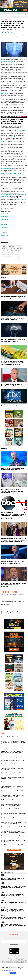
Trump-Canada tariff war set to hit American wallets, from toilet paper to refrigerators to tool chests (13, 809)
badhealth (15, 35)
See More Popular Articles (14, 849)
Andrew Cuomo (10, 35)
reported (12, 150)
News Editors (9, 382)
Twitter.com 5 (4, 232)
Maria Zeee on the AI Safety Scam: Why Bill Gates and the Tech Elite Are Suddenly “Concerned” (13, 823)
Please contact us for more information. (8, 613)
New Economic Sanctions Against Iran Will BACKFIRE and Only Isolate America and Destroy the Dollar (14, 925)
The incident (8, 62)
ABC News (5, 35)
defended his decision (6, 168)
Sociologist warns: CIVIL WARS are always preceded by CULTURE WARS (12, 318)
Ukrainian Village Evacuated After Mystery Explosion (12, 760)
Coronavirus (7, 19)
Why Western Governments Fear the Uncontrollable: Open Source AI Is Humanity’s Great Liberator (12, 791)
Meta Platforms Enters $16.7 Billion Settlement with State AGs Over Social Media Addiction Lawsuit (12, 752)
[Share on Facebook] (5, 32)
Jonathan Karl (13, 36)
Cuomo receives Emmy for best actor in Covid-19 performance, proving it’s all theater (13, 173)
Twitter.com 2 (4, 222)
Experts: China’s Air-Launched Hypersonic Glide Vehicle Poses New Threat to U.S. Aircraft (13, 773)
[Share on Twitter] (8, 32)
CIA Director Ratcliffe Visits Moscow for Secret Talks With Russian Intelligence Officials (12, 737)
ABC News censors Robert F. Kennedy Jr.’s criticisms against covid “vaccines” (12, 468)
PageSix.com (4, 235)
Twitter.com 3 (4, 227)
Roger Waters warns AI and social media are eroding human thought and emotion (12, 747)
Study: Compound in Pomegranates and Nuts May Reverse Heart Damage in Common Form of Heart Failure (13, 832)
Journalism (19, 36)
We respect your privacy (14, 944)
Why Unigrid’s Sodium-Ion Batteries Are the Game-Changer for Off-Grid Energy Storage (12, 756)
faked (10, 36)
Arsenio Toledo (9, 316)
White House (10, 39)
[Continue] (25, 941)
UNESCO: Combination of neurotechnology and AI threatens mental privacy (13, 340)
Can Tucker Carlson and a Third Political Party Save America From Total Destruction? (13, 903)
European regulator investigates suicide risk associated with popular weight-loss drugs (13, 297)
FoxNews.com (4, 216)
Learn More (5, 972)
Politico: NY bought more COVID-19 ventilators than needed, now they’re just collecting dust (12, 491)
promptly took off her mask (18, 106)
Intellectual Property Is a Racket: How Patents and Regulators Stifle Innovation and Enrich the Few (12, 800)
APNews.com (4, 238)
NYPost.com (4, 224)
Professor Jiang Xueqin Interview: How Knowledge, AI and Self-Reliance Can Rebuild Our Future (13, 918)
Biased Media (19, 35)
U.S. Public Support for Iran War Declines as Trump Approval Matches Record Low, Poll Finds (12, 818)
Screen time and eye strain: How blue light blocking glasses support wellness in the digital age (12, 836)
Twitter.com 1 (4, 219)
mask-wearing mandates (20, 256)
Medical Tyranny (5, 258)
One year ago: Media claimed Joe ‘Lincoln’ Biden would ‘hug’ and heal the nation (12, 562)
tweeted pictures (7, 89)
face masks (6, 36)
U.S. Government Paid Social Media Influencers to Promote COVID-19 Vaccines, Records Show (11, 805)
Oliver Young (9, 338)
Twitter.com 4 (4, 230)
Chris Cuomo (12, 248)
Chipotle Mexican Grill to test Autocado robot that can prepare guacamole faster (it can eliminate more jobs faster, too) (13, 363)
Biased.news (4, 207)
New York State (14, 258)
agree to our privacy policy (8, 970)
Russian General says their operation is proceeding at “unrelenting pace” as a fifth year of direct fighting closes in (13, 742)
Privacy (4, 958)
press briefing (5, 260)
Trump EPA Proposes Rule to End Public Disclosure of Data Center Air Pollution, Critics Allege (12, 796)
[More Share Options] (11, 32)
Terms (7, 958)
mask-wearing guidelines (7, 256)
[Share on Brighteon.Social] (2, 32)
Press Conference (14, 260)
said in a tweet (22, 130)
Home (2, 19)
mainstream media (15, 37)
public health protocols (7, 262)
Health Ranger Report (6, 872)
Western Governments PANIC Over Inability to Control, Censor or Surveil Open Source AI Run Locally (12, 896)
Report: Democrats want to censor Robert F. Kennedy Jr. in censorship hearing (13, 385)
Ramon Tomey (9, 29)
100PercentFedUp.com (6, 214)
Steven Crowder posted (16, 136)
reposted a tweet (5, 93)
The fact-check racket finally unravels (11, 406)
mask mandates (22, 37)
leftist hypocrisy (6, 252)
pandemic (22, 258)
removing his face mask (7, 61)
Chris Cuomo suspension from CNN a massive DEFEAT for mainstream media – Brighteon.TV (13, 585)
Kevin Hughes (9, 359)
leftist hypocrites (8, 37)
